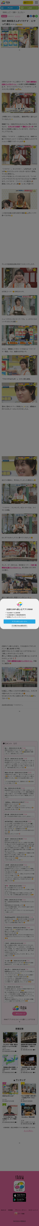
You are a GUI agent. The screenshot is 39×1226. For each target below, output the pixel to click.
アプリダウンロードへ (19, 621)
